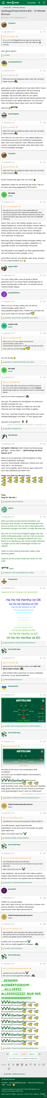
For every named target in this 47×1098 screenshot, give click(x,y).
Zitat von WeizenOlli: (10, 746)
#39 (44, 924)
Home (9, 1085)
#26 (44, 275)
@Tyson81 (6, 40)
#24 (44, 162)
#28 (44, 333)
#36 (44, 813)
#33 (44, 658)
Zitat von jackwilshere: (11, 338)
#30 (44, 444)
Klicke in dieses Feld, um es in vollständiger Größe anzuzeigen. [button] (23, 764)
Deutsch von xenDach (12, 1091)
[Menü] (3, 2)
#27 (44, 301)
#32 (44, 588)
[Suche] (44, 2)
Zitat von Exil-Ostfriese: (11, 818)
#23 (44, 123)
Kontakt (4, 1083)
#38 (44, 898)
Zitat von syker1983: (10, 382)
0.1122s (30, 1094)
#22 (44, 71)
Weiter (31, 1054)
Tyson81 (6, 17)
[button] (45, 1096)
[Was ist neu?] (39, 2)
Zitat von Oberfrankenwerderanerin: (16, 858)
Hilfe (3, 1085)
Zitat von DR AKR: (9, 75)
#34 (44, 695)
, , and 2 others (19, 362)
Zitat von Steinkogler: (10, 206)
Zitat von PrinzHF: (9, 36)
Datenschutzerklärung (36, 1083)
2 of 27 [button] (23, 1054)
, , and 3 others (21, 318)
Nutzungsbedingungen (17, 1083)
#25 (44, 202)
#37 (44, 853)
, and (19, 643)
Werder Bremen (9, 1079)
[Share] (40, 32)
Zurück (15, 1054)
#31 (44, 517)
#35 (44, 741)
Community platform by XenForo (21, 1089)
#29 (44, 377)
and (12, 429)
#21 (44, 32)
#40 (44, 964)
